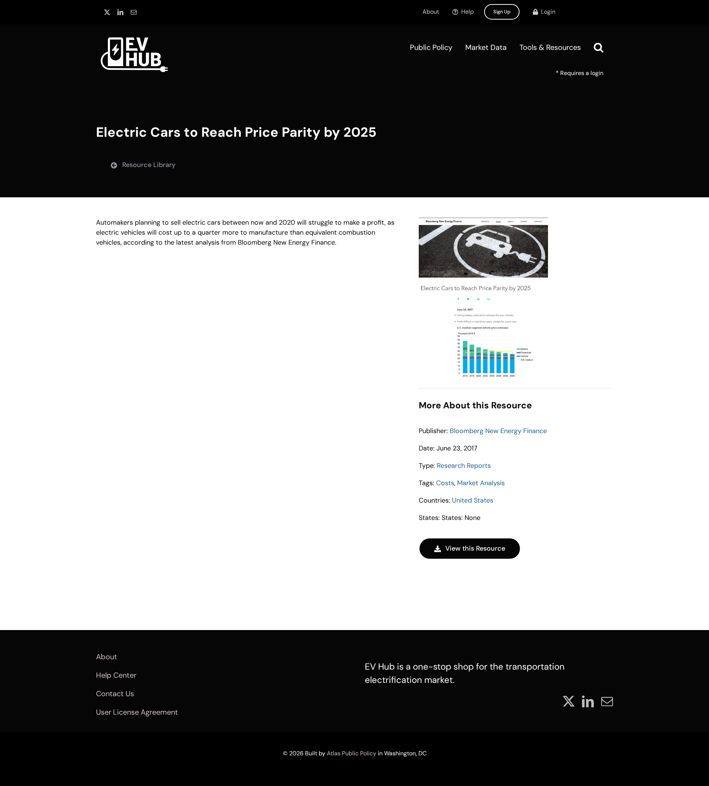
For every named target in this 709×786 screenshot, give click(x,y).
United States (472, 500)
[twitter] (107, 12)
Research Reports (464, 465)
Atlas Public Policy (351, 753)
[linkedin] (120, 12)
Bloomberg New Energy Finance (498, 430)
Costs (445, 483)
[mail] (134, 12)
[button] (598, 47)
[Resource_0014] (483, 221)
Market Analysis (481, 483)
